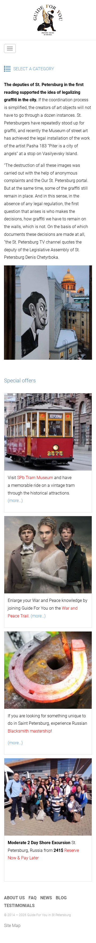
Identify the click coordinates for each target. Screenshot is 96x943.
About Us (14, 897)
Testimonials (19, 905)
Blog (61, 897)
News (46, 897)
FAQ (33, 897)
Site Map (12, 925)
